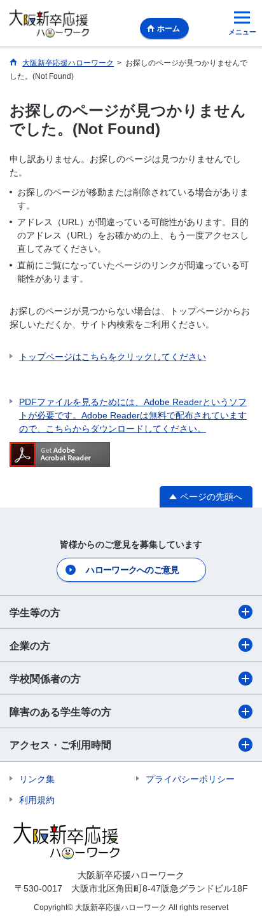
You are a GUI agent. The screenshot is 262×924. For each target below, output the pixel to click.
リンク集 (37, 779)
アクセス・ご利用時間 (60, 745)
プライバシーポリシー (190, 779)
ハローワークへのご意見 (132, 570)
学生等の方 (35, 612)
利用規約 (37, 800)
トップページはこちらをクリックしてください (112, 357)
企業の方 (30, 645)
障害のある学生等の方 (60, 712)
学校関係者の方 (45, 678)
